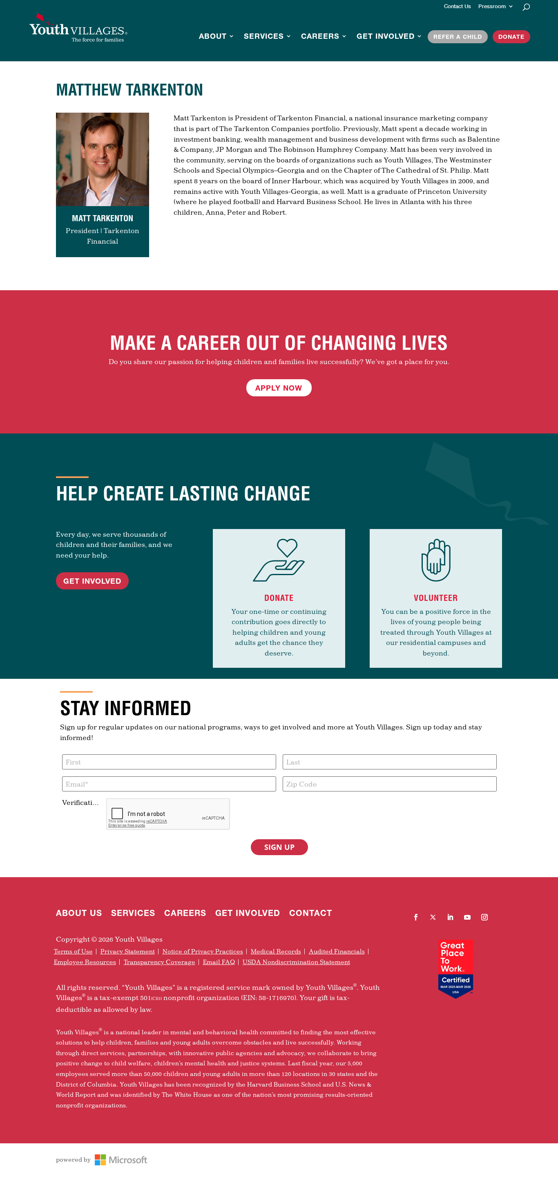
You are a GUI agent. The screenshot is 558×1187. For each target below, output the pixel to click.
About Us (79, 914)
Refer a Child (457, 36)
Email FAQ (219, 962)
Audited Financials (337, 951)
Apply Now (278, 387)
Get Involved (386, 36)
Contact (310, 914)
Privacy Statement (127, 951)
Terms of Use (73, 951)
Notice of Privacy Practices (203, 951)
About (213, 36)
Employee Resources (85, 962)
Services (264, 36)
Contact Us (457, 6)
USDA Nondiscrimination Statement (296, 962)
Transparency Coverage (159, 962)
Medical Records (276, 951)
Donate (511, 36)
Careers (320, 36)
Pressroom (492, 6)
